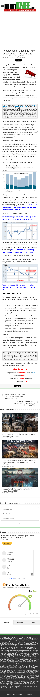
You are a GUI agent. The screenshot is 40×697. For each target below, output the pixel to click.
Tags (33, 622)
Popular (20, 622)
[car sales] (20, 231)
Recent (6, 622)
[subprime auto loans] (20, 179)
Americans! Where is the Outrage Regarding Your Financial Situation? (19, 435)
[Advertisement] (20, 31)
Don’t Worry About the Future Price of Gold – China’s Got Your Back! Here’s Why (24, 402)
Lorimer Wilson (8, 56)
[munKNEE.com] (20, 6)
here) (33, 373)
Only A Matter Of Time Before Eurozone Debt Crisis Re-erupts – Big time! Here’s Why (16, 395)
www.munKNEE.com (21, 106)
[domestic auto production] (20, 273)
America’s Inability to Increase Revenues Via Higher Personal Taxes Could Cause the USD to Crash (19, 463)
